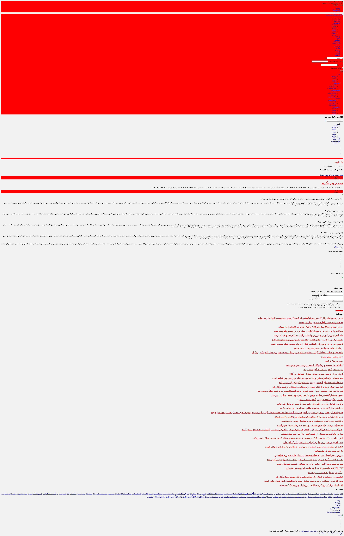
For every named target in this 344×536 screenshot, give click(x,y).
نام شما (317, 297)
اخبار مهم (337, 21)
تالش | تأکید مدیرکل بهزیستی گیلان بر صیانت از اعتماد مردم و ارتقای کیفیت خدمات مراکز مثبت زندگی (298, 438)
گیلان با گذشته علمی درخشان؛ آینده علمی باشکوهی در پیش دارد (314, 468)
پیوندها (338, 8)
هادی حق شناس (217, 497)
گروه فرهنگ (332, 105)
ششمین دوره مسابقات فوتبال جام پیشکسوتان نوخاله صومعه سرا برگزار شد (309, 477)
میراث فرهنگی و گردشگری (231, 497)
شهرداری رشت (15, 494)
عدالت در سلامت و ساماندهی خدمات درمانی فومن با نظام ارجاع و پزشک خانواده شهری (304, 447)
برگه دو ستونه (332, 96)
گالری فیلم (336, 41)
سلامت (71, 494)
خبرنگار (336, 247)
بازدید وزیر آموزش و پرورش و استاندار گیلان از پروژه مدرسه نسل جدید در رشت (307, 344)
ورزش (334, 35)
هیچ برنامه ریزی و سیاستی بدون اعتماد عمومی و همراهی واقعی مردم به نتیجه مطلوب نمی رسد (300, 391)
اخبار (338, 74)
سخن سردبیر (336, 19)
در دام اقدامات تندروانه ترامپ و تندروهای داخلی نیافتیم (318, 348)
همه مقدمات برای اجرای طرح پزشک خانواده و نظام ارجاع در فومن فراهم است (307, 378)
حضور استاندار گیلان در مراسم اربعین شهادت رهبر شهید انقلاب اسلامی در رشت (307, 395)
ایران (183, 493)
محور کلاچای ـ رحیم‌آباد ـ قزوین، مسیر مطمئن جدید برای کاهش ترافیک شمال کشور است (303, 481)
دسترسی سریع (335, 90)
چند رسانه (337, 83)
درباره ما (337, 11)
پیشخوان (321, 175)
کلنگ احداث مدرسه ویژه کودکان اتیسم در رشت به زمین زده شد (314, 365)
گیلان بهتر (184, 496)
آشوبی (256, 493)
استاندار (235, 494)
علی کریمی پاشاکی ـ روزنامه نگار (295, 497)
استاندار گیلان (228, 494)
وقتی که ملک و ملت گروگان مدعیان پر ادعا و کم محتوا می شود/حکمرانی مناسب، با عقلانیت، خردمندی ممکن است (292, 429)
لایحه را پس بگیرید (332, 183)
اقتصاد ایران (201, 494)
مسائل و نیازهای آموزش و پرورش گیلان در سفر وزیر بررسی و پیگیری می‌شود (308, 331)
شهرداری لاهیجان (5, 493)
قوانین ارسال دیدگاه (338, 300)
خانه (338, 500)
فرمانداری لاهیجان (282, 497)
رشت (89, 494)
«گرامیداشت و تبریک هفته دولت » (328, 451)
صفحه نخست (336, 18)
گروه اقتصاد (332, 101)
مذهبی (334, 31)
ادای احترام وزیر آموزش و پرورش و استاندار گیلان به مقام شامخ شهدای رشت (308, 335)
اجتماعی (333, 24)
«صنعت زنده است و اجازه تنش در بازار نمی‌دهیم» (321, 322)
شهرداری (24, 493)
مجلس (261, 497)
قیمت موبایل (336, 510)
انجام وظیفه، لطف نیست (332, 357)
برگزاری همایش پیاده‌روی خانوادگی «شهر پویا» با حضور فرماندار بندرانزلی (310, 404)
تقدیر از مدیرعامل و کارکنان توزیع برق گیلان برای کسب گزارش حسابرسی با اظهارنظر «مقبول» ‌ (300, 318)
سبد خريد (333, 95)
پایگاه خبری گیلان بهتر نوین (309, 531)
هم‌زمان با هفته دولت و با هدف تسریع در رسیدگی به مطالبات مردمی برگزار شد (308, 387)
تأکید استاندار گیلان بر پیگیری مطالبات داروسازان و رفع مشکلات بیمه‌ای (311, 485)
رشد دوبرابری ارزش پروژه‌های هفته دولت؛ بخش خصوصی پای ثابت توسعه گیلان (307, 339)
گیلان (338, 38)
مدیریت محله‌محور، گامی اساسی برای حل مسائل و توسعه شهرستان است (310, 464)
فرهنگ (334, 29)
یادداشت (337, 40)
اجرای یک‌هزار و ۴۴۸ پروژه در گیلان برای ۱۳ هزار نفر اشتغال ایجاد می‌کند (310, 327)
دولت (117, 494)
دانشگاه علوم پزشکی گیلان (152, 494)
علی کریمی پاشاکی (331, 497)
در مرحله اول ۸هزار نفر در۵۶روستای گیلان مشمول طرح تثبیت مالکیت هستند (309, 417)
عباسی (341, 497)
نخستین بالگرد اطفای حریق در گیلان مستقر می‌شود (320, 399)
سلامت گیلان (62, 494)
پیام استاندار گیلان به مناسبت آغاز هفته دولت (323, 369)
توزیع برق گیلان (173, 494)
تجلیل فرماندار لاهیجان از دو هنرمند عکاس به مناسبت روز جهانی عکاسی (311, 408)
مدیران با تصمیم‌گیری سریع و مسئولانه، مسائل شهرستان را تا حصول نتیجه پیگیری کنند (305, 459)
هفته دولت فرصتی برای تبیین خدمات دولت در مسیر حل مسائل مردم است (310, 425)
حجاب (165, 494)
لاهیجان (269, 497)
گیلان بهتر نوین (165, 496)
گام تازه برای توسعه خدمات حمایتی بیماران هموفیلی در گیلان (316, 374)
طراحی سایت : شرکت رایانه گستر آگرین (331, 532)
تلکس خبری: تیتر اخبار (333, 512)
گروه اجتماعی (332, 100)
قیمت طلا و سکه (335, 509)
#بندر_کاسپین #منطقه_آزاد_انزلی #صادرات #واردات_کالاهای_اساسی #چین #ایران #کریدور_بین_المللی (301, 494)
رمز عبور (340, 64)
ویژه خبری (336, 23)
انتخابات (193, 494)
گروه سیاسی (332, 103)
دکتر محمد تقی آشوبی (100, 494)
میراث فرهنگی (242, 497)
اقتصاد (334, 26)
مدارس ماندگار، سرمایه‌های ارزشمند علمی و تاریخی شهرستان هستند (312, 434)
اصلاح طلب (220, 493)
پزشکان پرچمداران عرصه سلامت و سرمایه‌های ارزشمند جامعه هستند (312, 421)
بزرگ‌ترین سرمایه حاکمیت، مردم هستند (325, 472)
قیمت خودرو (336, 507)
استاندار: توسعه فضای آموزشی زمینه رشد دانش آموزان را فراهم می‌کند (311, 382)
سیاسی (334, 28)
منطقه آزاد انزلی (252, 497)
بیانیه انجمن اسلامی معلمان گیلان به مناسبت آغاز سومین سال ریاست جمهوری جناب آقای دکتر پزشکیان (297, 352)
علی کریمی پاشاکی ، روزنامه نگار (314, 497)
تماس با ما (333, 91)
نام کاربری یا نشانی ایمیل (336, 61)
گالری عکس (336, 43)
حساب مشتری (331, 88)
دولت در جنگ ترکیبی (334, 361)
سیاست (51, 493)
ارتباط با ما (336, 10)
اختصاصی (337, 36)
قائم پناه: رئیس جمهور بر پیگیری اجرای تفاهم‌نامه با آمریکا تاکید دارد (313, 442)
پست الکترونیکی (314, 298)
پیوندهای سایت (331, 93)
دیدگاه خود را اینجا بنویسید (319, 295)
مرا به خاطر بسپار (335, 68)
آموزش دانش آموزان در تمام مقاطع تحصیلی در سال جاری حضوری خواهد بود (308, 455)
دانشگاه (334, 33)
